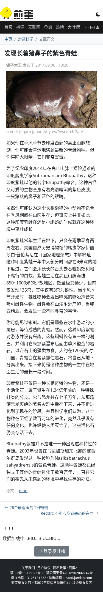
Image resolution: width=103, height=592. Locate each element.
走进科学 (25, 39)
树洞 (20, 27)
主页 (8, 39)
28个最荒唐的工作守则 (29, 507)
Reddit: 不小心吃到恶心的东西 (67, 513)
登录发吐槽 (53, 551)
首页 (8, 27)
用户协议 (44, 568)
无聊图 (34, 27)
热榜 (60, 27)
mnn (23, 490)
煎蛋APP (75, 568)
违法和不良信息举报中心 (52, 582)
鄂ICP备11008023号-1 (27, 573)
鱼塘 (48, 27)
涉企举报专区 (82, 582)
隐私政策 (59, 568)
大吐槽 (74, 27)
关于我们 (28, 568)
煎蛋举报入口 (21, 582)
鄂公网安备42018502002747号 (69, 573)
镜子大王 (14, 65)
